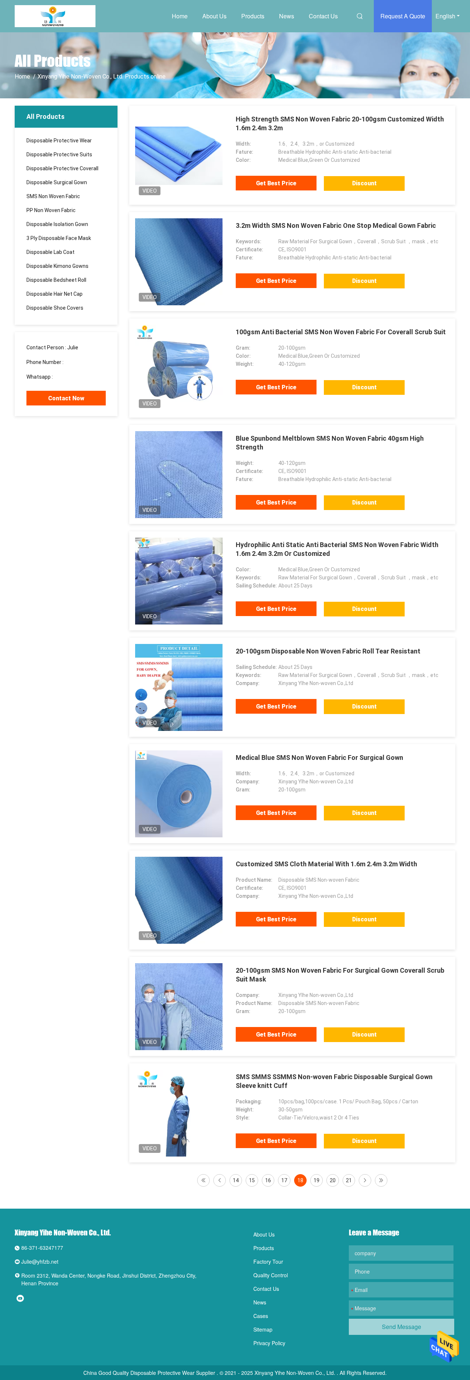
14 (236, 1180)
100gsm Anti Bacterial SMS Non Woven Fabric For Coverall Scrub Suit (341, 332)
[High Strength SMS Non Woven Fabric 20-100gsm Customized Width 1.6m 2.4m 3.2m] (179, 155)
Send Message (401, 1326)
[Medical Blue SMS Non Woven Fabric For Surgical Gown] (179, 794)
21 (349, 1180)
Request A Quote (402, 16)
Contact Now (66, 398)
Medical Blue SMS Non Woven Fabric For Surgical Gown (319, 757)
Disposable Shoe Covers (54, 308)
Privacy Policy (269, 1343)
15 (252, 1180)
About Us (214, 16)
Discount (364, 183)
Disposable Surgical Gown (56, 182)
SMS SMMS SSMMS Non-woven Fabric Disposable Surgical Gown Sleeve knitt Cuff (334, 1081)
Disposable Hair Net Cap (54, 294)
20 (333, 1180)
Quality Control (270, 1275)
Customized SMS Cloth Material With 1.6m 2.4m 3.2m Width (326, 864)
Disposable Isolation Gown (57, 224)
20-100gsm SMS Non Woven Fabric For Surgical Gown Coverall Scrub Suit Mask (340, 974)
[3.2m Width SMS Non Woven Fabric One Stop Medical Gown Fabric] (179, 262)
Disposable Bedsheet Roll (56, 280)
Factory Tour (268, 1261)
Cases (260, 1315)
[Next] (365, 1180)
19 (316, 1180)
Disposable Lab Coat (50, 252)
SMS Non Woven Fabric (53, 196)
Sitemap (262, 1329)
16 (268, 1180)
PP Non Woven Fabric (51, 210)
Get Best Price (276, 183)
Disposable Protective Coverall (62, 168)
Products (252, 16)
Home (180, 16)
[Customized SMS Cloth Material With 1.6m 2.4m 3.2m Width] (179, 900)
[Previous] (219, 1180)
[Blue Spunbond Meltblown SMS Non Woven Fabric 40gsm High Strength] (178, 474)
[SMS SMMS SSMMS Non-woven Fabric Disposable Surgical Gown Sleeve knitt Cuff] (179, 1113)
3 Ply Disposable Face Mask (58, 238)
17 (284, 1180)
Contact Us (323, 16)
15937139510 (81, 362)
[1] (203, 1180)
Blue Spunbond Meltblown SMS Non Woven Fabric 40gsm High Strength (330, 442)
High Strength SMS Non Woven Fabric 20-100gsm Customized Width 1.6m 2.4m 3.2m (340, 123)
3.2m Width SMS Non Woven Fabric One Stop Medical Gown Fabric (336, 225)
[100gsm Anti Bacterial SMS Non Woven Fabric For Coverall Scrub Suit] (179, 368)
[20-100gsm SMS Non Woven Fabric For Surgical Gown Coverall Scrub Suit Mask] (179, 1006)
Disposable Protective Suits (59, 154)
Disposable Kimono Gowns (57, 266)
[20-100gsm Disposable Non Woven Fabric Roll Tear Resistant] (179, 687)
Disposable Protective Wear (59, 140)
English (445, 16)
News (286, 16)
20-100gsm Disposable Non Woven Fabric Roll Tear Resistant (328, 651)
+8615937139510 (74, 377)
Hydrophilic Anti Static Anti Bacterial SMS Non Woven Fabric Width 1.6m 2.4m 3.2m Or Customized (337, 549)
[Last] (381, 1180)
